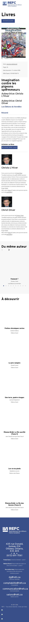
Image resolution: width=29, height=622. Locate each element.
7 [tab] (18, 286)
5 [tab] (13, 286)
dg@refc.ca (14, 577)
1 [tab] (3, 286)
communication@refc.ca (15, 589)
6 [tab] (16, 286)
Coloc (25, 606)
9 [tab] (23, 286)
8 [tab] (20, 286)
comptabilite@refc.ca (14, 583)
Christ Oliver (19, 173)
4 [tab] (11, 286)
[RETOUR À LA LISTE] (8, 22)
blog (9, 190)
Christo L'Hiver (20, 215)
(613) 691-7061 (14, 555)
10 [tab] (25, 286)
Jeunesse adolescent (12, 64)
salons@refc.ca (14, 594)
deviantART (9, 192)
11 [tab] (14, 288)
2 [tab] (6, 286)
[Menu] (25, 33)
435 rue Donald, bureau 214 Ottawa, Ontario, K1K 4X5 (14, 548)
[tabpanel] (14, 269)
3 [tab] (8, 286)
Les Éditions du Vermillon (11, 107)
